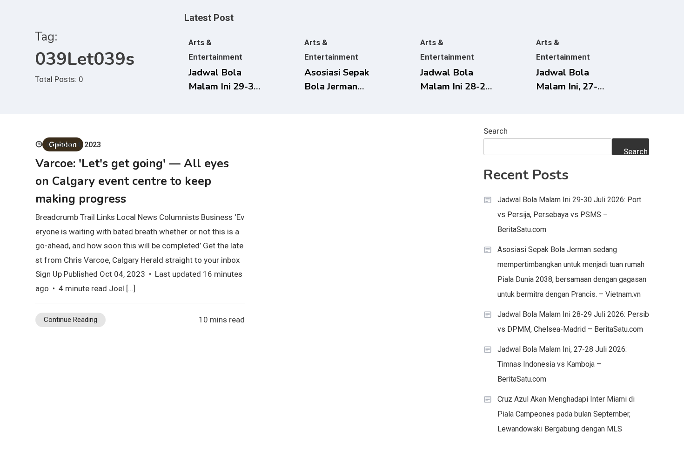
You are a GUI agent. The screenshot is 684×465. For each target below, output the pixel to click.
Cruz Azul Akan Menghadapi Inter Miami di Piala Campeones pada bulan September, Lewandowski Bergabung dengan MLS (566, 414)
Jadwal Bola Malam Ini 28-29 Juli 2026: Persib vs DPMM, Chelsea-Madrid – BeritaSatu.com (573, 322)
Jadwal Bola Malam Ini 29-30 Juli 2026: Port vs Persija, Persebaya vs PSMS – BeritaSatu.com (569, 214)
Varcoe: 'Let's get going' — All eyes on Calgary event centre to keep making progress (132, 181)
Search (495, 131)
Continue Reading (70, 319)
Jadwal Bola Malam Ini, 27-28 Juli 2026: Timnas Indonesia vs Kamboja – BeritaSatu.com (562, 364)
